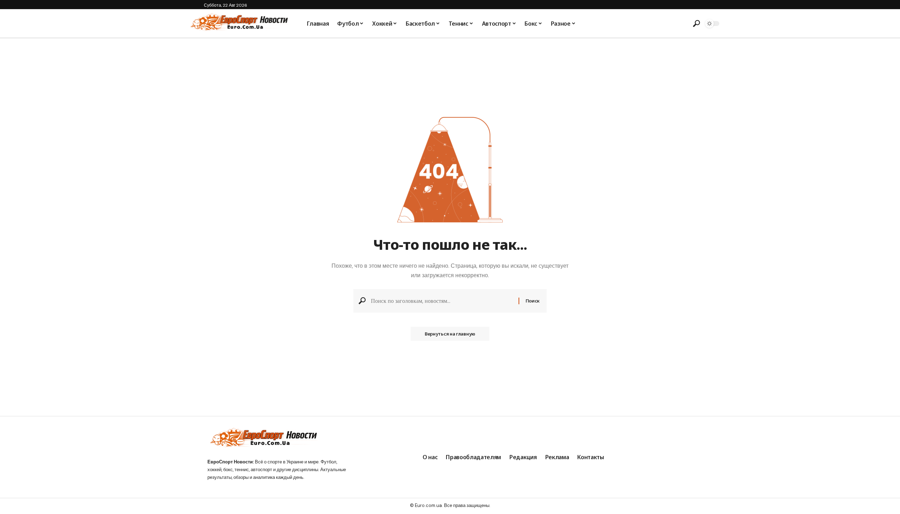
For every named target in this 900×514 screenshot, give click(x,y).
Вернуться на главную (450, 334)
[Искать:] (442, 301)
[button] (696, 23)
